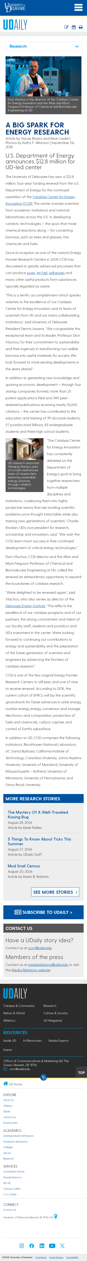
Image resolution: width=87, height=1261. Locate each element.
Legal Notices (56, 1257)
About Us (8, 1099)
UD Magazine (53, 1020)
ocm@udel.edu (40, 948)
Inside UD (9, 1040)
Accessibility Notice (13, 1171)
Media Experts (58, 1040)
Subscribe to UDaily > (46, 912)
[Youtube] (52, 1247)
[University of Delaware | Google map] (55, 1217)
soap (31, 272)
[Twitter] (62, 1247)
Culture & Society (56, 1013)
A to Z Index (10, 1194)
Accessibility (72, 1257)
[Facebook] (32, 1247)
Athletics (9, 1020)
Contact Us (9, 1209)
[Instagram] (22, 1247)
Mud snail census (24, 865)
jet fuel (42, 272)
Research (50, 1006)
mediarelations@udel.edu (48, 964)
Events (7, 1050)
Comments (40, 1257)
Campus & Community (18, 1006)
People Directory (12, 1177)
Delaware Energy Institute (25, 606)
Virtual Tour (9, 1117)
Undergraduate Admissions (18, 1135)
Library (7, 1152)
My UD (6, 1182)
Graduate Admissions (15, 1141)
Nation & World (14, 1013)
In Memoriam (32, 1040)
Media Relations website (31, 970)
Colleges (8, 1147)
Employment (10, 1122)
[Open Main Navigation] (79, 7)
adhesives (57, 272)
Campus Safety (12, 1188)
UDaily (6, 1111)
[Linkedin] (42, 1247)
